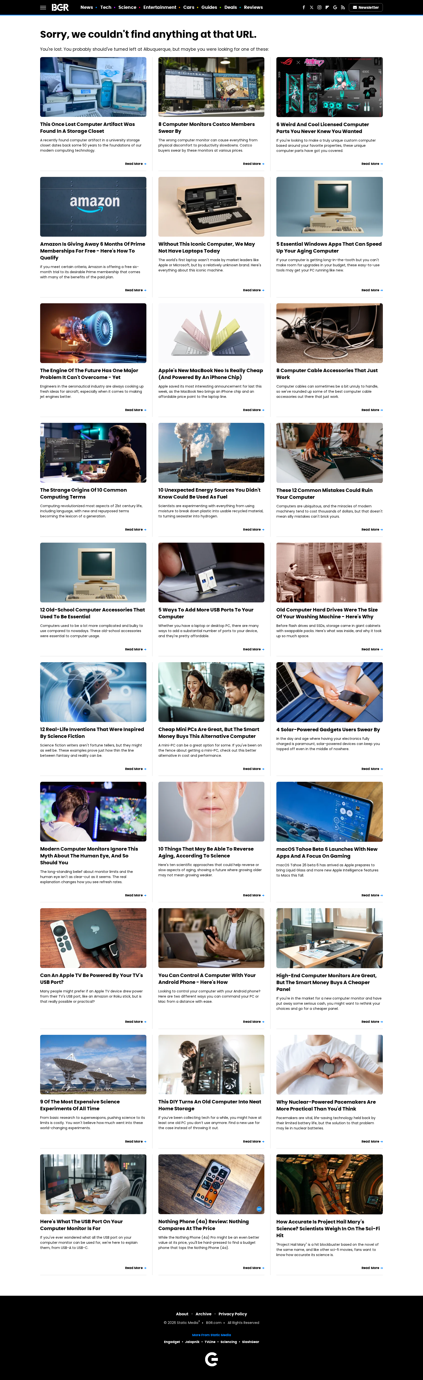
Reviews (253, 7)
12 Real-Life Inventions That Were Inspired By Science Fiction (92, 732)
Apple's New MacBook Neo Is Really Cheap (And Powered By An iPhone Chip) (210, 373)
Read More (134, 164)
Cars (188, 7)
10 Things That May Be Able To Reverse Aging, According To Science (206, 852)
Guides (209, 7)
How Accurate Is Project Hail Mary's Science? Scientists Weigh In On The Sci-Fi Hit (328, 1229)
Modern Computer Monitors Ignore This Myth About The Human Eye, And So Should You (89, 856)
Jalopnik (192, 1342)
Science (127, 7)
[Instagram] (319, 7)
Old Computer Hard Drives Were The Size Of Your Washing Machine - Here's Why (327, 613)
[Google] (335, 7)
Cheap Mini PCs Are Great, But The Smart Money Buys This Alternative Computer (208, 732)
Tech (105, 7)
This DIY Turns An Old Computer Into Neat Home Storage (209, 1105)
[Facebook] (304, 7)
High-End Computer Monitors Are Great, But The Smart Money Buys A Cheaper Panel (326, 982)
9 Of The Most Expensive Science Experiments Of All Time (80, 1105)
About (182, 1314)
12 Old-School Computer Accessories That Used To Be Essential (92, 613)
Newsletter (369, 7)
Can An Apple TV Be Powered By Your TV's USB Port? (91, 978)
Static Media (187, 1323)
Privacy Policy (233, 1314)
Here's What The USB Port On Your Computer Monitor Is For (81, 1225)
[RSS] (343, 7)
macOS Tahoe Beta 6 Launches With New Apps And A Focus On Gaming (326, 852)
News (87, 7)
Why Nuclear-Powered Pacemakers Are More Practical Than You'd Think (326, 1105)
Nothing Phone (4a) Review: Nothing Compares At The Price (203, 1225)
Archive (204, 1314)
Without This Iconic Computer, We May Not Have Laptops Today (206, 247)
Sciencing (229, 1342)
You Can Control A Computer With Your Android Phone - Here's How (207, 978)
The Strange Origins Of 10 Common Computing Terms (83, 493)
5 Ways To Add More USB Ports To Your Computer (206, 613)
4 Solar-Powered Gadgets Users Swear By (328, 729)
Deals (230, 7)
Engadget (172, 1342)
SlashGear (250, 1342)
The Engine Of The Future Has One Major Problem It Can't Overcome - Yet (89, 373)
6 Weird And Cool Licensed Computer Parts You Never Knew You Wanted (322, 127)
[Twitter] (312, 7)
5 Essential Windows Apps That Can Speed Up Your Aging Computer (329, 247)
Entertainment (159, 7)
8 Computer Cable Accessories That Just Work (327, 373)
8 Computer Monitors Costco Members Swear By (206, 127)
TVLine (210, 1342)
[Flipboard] (327, 7)
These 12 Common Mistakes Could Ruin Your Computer (324, 493)
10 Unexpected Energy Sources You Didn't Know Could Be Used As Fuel (209, 493)
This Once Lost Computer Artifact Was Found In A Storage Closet (87, 127)
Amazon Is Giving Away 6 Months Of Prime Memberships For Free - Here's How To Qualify (92, 251)
